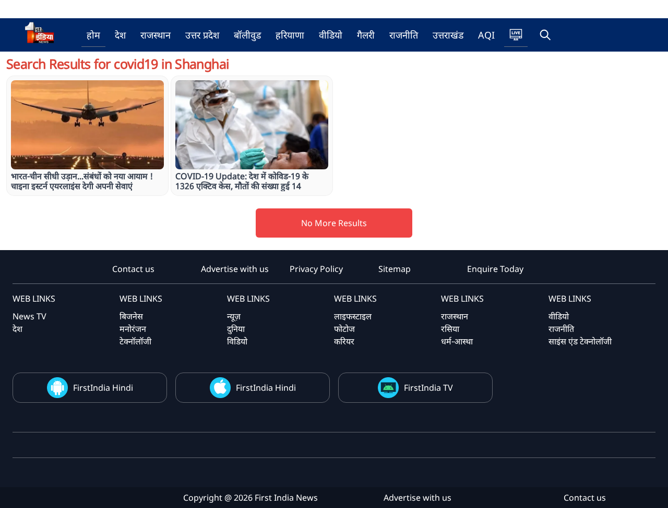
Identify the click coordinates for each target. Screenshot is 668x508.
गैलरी (366, 35)
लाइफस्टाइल (353, 316)
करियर (344, 341)
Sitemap (394, 269)
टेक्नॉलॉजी (135, 341)
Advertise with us (235, 269)
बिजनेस (131, 316)
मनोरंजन (133, 328)
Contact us (133, 269)
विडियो (237, 341)
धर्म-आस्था (457, 341)
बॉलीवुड (247, 35)
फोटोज (344, 328)
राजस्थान (155, 35)
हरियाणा (290, 35)
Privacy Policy (316, 269)
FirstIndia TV (428, 387)
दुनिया (236, 328)
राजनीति (403, 35)
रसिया (450, 328)
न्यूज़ (234, 316)
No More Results (334, 223)
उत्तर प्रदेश (202, 35)
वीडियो (330, 35)
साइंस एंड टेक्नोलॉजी (580, 341)
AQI (486, 35)
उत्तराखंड (448, 35)
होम (93, 35)
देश (120, 35)
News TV (29, 316)
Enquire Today (495, 269)
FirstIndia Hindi (103, 387)
